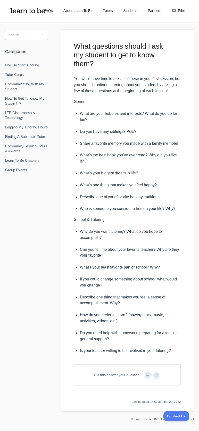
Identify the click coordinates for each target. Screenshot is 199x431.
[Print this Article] (180, 46)
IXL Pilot (178, 11)
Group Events (16, 170)
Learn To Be (142, 419)
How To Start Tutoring (22, 65)
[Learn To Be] (28, 10)
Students (130, 11)
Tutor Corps (14, 74)
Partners (154, 11)
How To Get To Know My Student (24, 100)
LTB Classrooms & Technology (20, 115)
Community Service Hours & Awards (26, 148)
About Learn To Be (77, 11)
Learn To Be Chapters (22, 160)
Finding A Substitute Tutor (25, 137)
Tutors (108, 11)
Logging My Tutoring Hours (26, 127)
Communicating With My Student (24, 86)
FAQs (48, 11)
